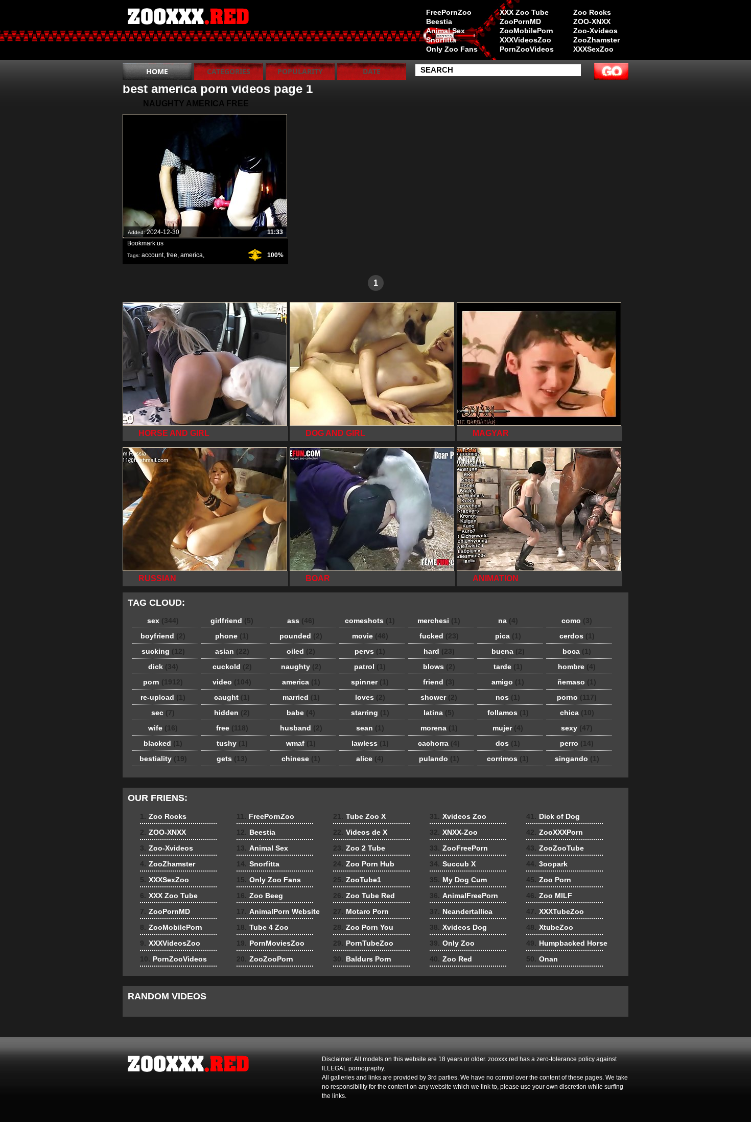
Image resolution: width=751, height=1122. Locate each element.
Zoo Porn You (363, 927)
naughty (301, 666)
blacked (163, 743)
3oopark (547, 864)
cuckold (232, 666)
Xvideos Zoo (458, 816)
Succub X (453, 864)
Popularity (300, 71)
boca (576, 651)
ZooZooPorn (265, 959)
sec (163, 712)
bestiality (163, 758)
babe (301, 712)
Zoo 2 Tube (359, 848)
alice (370, 758)
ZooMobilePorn (526, 31)
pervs (370, 651)
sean (370, 728)
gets (232, 758)
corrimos (508, 758)
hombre (577, 666)
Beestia (439, 21)
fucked (439, 636)
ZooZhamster (596, 40)
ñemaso (576, 682)
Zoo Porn (548, 880)
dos (508, 743)
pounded (300, 636)
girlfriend (231, 620)
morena (439, 728)
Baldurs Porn (362, 959)
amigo (507, 682)
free (172, 255)
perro (577, 743)
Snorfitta (441, 40)
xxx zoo (187, 32)
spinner (370, 682)
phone (232, 636)
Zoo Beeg (260, 895)
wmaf (301, 743)
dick (163, 666)
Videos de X (360, 832)
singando (577, 758)
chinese (300, 758)
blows (439, 666)
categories (228, 71)
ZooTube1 (357, 880)
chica (577, 712)
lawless (370, 743)
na (508, 620)
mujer (507, 728)
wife (163, 728)
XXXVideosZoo (525, 40)
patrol (370, 666)
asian (232, 651)
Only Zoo (452, 943)
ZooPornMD (520, 21)
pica (508, 636)
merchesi (438, 620)
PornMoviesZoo (270, 943)
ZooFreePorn (459, 848)
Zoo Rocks (592, 12)
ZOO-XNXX (592, 21)
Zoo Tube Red (364, 895)
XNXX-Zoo (454, 832)
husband (301, 728)
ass (301, 620)
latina (439, 712)
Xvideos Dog (458, 927)
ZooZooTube (555, 848)
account (152, 255)
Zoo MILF (549, 895)
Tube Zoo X (359, 816)
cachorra (439, 743)
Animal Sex (445, 31)
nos (508, 697)
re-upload (162, 697)
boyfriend (162, 636)
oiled (301, 651)
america (191, 255)
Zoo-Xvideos (595, 31)
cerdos (577, 636)
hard (439, 651)
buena (508, 651)
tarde (508, 666)
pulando (439, 758)
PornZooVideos (527, 49)
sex (163, 620)
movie (370, 636)
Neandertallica (461, 911)
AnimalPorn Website (278, 911)
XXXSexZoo (593, 49)
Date (372, 71)
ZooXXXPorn (554, 832)
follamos (508, 712)
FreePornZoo (449, 12)
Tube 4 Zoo (263, 927)
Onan (542, 959)
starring (370, 712)
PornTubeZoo (363, 943)
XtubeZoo (549, 927)
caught (232, 697)
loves (370, 697)
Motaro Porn (361, 911)
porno (577, 697)
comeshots (370, 620)
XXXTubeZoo (555, 911)
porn (163, 682)
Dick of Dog (553, 816)
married (301, 697)
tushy (232, 743)
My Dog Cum (458, 880)
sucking (163, 651)
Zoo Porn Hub (363, 864)
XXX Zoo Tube (524, 12)
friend (439, 682)
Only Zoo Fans (452, 49)
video (232, 682)
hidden (232, 712)
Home (157, 71)
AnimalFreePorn (464, 895)
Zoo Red (451, 959)
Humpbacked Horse (566, 943)
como (576, 620)
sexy (577, 728)
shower (438, 697)
